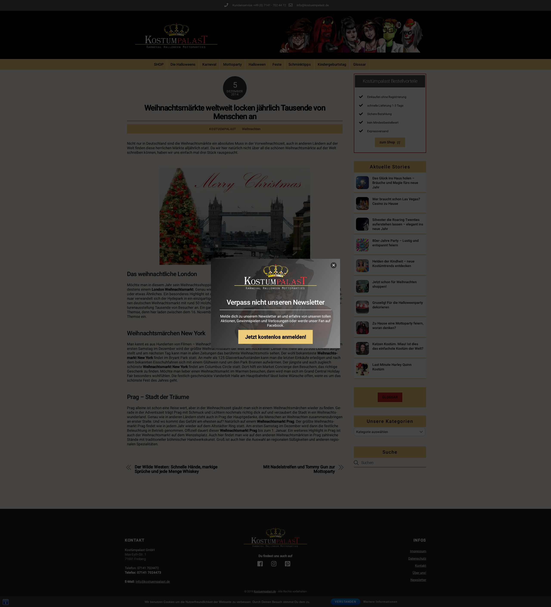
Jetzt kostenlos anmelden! (275, 337)
